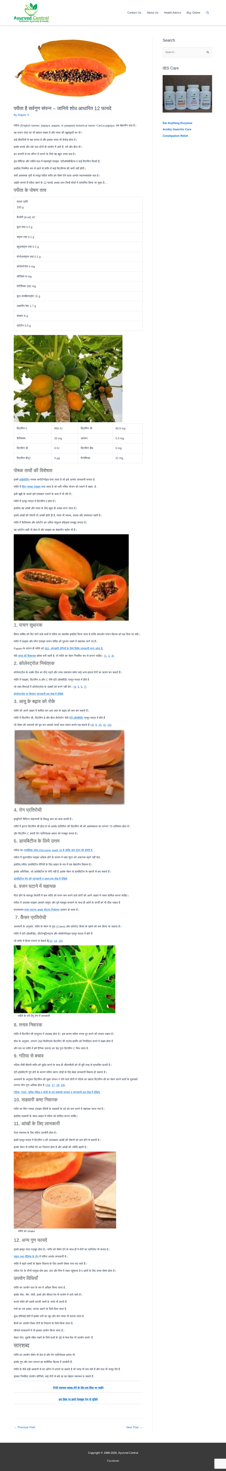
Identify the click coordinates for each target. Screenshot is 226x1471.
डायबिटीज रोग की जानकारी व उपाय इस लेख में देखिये (40, 878)
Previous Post (24, 1427)
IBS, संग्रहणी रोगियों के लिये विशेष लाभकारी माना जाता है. (74, 648)
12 (108, 725)
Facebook (113, 1460)
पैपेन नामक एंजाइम (31, 486)
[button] (207, 12)
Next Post (134, 1427)
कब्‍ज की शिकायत (27, 655)
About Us (152, 12)
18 (57, 1085)
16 (48, 1085)
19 (62, 1085)
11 (104, 725)
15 (60, 941)
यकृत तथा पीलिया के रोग (26, 1256)
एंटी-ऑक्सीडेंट (76, 717)
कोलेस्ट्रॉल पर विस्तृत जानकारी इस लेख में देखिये (38, 694)
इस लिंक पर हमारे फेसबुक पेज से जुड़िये (78, 1399)
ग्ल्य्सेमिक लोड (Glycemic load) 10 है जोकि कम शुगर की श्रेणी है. (58, 850)
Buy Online (193, 12)
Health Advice (172, 12)
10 (99, 725)
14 (55, 941)
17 (53, 1085)
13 (50, 941)
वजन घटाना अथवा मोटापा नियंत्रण (41, 909)
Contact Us (134, 12)
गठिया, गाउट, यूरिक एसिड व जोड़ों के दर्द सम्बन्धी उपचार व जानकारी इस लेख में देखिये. (57, 1092)
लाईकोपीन (24, 479)
